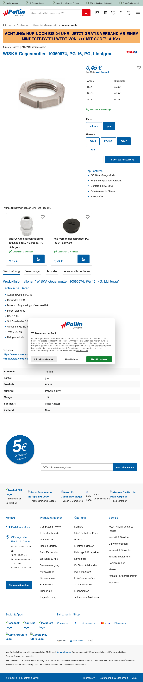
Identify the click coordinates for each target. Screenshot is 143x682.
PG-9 (92, 149)
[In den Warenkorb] (39, 259)
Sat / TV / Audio (49, 552)
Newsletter (80, 558)
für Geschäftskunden (85, 565)
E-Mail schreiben (20, 527)
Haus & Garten (48, 546)
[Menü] (138, 12)
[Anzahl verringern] (89, 159)
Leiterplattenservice (85, 578)
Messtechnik (47, 571)
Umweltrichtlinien (118, 543)
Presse (78, 539)
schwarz (94, 126)
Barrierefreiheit (117, 563)
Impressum (115, 582)
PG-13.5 (108, 141)
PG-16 (124, 141)
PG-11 (93, 141)
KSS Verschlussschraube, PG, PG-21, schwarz (71, 241)
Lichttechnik (46, 539)
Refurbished (46, 584)
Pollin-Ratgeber (83, 571)
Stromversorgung (49, 565)
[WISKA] (131, 55)
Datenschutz (59, 473)
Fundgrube (46, 591)
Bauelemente (47, 578)
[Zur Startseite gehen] (14, 12)
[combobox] (56, 12)
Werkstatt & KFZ (49, 558)
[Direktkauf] (105, 12)
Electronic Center (84, 546)
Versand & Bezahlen (120, 550)
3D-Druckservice (83, 584)
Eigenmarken (81, 591)
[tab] (11, 272)
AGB (134, 677)
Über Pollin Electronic (86, 533)
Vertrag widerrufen (19, 585)
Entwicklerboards (49, 533)
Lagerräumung (48, 597)
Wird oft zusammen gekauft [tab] (17, 207)
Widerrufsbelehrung (120, 556)
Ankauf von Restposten (87, 597)
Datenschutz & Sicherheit (114, 677)
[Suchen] (86, 12)
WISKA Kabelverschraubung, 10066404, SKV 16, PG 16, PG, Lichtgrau (26, 243)
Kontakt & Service (119, 537)
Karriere (78, 526)
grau (109, 126)
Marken (113, 569)
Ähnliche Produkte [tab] (41, 207)
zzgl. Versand (102, 72)
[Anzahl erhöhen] (100, 159)
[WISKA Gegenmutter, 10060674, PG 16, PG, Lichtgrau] (41, 94)
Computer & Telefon (51, 526)
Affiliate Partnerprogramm (123, 575)
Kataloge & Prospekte (86, 552)
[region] (41, 94)
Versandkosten (64, 652)
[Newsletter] (97, 12)
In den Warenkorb (121, 159)
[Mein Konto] (121, 12)
